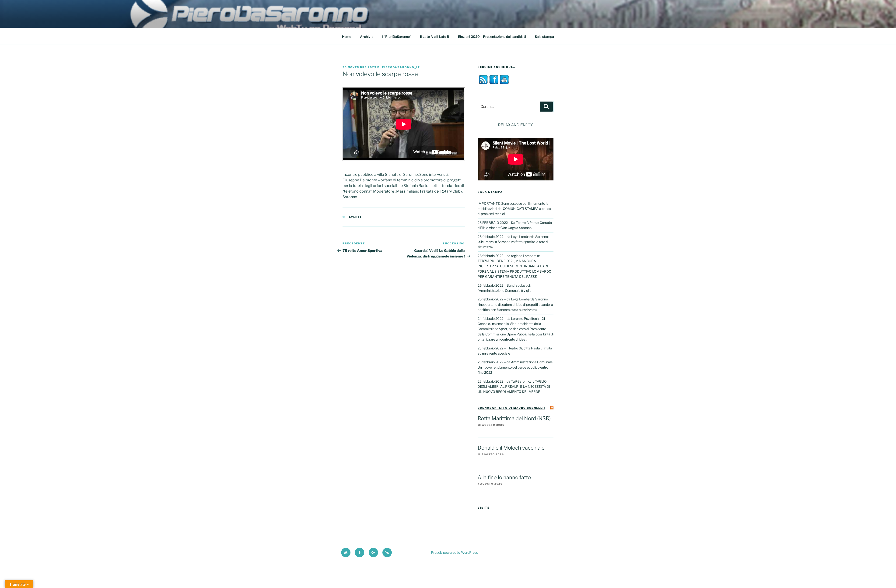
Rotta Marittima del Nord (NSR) (514, 418)
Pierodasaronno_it (401, 67)
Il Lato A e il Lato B (434, 37)
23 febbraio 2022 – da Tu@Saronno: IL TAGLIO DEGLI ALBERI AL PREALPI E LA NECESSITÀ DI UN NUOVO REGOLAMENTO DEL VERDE (514, 386)
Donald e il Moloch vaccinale (511, 448)
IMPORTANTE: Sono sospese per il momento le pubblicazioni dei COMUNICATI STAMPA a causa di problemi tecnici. (514, 208)
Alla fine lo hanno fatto (504, 477)
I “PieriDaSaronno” (396, 37)
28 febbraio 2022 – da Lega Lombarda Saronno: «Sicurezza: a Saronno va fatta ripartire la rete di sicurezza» (513, 242)
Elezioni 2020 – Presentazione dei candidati (492, 37)
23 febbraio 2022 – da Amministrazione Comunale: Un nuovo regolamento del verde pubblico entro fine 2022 (515, 367)
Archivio (366, 37)
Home (346, 37)
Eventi (355, 216)
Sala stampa (544, 37)
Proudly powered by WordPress (454, 552)
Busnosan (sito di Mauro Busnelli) (511, 407)
